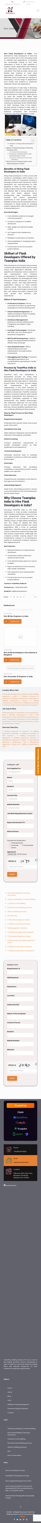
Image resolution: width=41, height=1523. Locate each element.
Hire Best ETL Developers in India (17, 1476)
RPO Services (12, 916)
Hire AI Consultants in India (15, 1470)
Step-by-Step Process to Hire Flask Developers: (21, 158)
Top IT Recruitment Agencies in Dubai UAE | (20, 743)
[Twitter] (17, 1519)
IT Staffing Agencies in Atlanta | (25, 738)
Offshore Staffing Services (17, 912)
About (10, 1392)
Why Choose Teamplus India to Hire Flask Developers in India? (19, 163)
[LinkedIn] (20, 1519)
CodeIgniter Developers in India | (19, 719)
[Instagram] (27, 1519)
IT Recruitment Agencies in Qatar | (20, 739)
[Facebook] (14, 1519)
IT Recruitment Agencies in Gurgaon (21, 932)
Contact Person (13, 1023)
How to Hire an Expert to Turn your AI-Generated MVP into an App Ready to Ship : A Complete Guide (19, 1488)
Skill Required (12, 978)
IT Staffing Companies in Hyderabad (21, 951)
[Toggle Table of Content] (32, 141)
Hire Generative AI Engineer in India (18, 677)
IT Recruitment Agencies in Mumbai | (15, 694)
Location (10, 996)
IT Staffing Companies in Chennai (20, 947)
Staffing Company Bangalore (18, 1404)
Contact (10, 1413)
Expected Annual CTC (16, 822)
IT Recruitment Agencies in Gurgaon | (24, 705)
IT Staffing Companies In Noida (19, 924)
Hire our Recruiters (14, 1455)
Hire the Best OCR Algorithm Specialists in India (19, 1497)
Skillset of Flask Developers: (20, 152)
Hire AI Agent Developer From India (18, 1481)
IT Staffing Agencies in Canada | (16, 731)
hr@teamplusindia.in (12, 4)
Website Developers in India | (22, 715)
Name (9, 777)
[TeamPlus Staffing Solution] (20, 10)
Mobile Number (13, 804)
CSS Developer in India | (11, 723)
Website (10, 1050)
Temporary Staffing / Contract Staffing (22, 899)
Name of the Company (16, 1014)
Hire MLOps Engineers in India (16, 616)
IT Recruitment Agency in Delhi (19, 920)
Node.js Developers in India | (28, 721)
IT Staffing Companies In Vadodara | (24, 698)
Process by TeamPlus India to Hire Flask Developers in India (20, 155)
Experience (11, 987)
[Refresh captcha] (36, 860)
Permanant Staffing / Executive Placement (19, 894)
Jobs (9, 1400)
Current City (12, 795)
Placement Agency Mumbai (18, 1408)
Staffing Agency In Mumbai (17, 928)
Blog (9, 1396)
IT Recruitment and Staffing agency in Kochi (21, 941)
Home (10, 1388)
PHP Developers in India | (11, 713)
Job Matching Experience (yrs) (19, 813)
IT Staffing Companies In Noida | (20, 699)
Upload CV (11, 852)
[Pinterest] (23, 1519)
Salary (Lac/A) (13, 1005)
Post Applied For (14, 768)
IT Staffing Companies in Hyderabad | (20, 702)
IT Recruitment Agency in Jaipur (19, 936)
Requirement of (13, 969)
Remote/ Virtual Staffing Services (20, 907)
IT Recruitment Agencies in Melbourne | (20, 741)
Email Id (10, 786)
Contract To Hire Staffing (16, 903)
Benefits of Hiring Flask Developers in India (22, 145)
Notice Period (12, 831)
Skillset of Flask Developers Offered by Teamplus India (19, 149)
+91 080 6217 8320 (20, 1151)
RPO (9, 1451)
